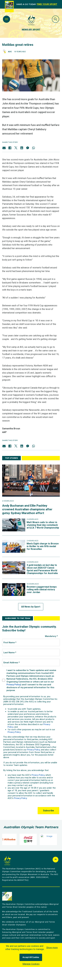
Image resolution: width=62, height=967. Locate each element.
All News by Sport (30, 606)
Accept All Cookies (30, 957)
